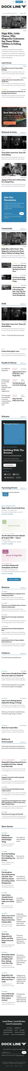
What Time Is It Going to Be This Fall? (12, 814)
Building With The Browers (13, 451)
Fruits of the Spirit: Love (10, 351)
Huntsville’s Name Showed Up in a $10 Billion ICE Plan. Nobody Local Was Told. (14, 764)
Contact (11, 1066)
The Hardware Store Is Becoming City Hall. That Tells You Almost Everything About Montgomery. (19, 291)
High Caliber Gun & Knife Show (13, 508)
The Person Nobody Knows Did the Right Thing (19, 279)
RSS (19, 477)
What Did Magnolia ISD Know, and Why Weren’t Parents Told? (7, 938)
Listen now (9, 465)
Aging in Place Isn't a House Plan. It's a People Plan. (12, 80)
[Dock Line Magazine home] (14, 6)
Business (9, 1028)
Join (21, 213)
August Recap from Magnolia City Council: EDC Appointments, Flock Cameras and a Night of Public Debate (14, 802)
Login (21, 1066)
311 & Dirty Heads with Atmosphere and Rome (10, 566)
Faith (3, 66)
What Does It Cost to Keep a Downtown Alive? (13, 618)
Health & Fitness (6, 78)
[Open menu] (25, 2)
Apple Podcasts (10, 477)
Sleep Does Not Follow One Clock (18, 399)
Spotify (17, 474)
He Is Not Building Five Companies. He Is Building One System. (13, 594)
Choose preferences (20, 1055)
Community (5, 30)
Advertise (16, 1066)
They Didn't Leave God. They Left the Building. (12, 69)
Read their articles (7, 468)
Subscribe (19, 1)
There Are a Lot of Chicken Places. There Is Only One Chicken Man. (14, 606)
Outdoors (4, 671)
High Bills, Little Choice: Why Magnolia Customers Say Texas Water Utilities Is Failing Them (13, 40)
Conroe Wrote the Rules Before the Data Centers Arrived (13, 790)
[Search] (13, 2)
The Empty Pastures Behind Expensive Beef (13, 629)
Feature (22, 1030)
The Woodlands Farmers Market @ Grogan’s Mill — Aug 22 (13, 536)
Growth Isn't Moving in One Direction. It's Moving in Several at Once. (13, 92)
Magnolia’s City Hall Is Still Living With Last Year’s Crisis (13, 778)
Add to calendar (8, 514)
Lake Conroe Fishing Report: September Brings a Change (12, 701)
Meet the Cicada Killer (10, 727)
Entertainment (8, 1030)
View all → (23, 132)
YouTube (8, 474)
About (7, 1066)
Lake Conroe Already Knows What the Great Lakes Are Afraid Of (14, 674)
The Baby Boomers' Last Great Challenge (19, 384)
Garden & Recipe (8, 1032)
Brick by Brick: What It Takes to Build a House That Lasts (13, 641)
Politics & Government (8, 760)
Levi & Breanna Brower (15, 455)
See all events (14, 579)
